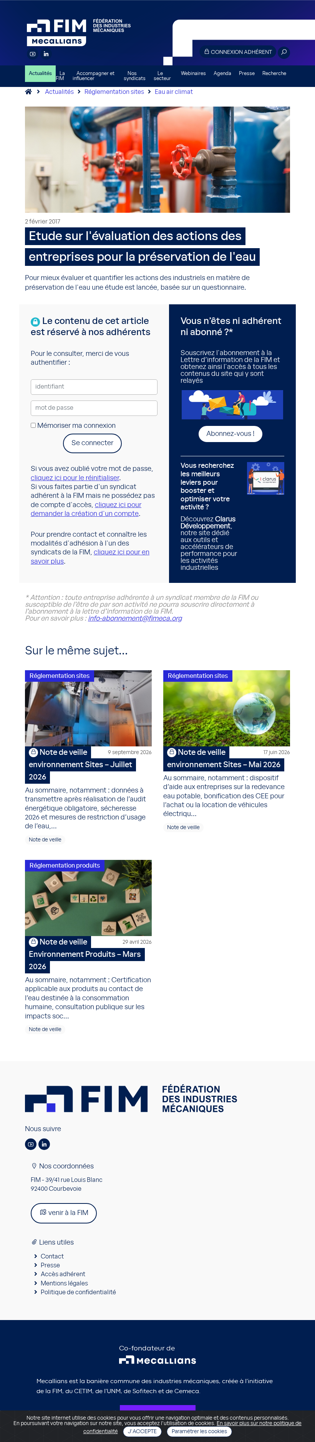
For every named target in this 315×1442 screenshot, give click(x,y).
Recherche (274, 73)
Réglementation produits (65, 866)
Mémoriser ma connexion (76, 425)
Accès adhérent (63, 1274)
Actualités (40, 73)
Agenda (222, 73)
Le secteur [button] (162, 76)
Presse (247, 73)
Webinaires (193, 73)
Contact (52, 1256)
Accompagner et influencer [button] (93, 76)
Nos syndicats (135, 76)
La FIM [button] (60, 76)
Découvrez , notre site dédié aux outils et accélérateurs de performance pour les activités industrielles (209, 516)
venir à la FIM (67, 1213)
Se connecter (92, 443)
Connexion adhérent (241, 52)
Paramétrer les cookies (199, 1431)
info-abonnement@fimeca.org (135, 618)
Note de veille (45, 840)
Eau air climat (174, 92)
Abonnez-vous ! (230, 434)
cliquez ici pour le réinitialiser (75, 478)
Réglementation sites (114, 92)
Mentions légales (64, 1283)
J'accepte (142, 1431)
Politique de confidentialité (78, 1292)
